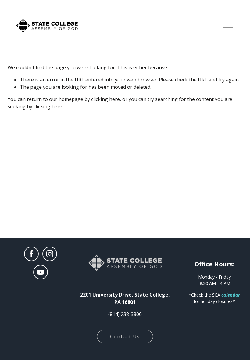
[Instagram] (49, 254)
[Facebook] (31, 254)
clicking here (105, 99)
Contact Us (125, 336)
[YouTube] (40, 272)
